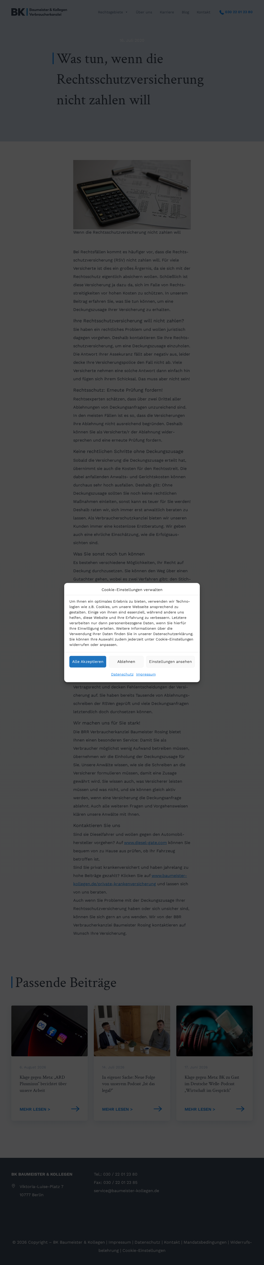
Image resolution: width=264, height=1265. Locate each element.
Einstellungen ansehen (170, 661)
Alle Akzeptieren (87, 661)
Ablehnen (126, 661)
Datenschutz (122, 674)
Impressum (146, 674)
